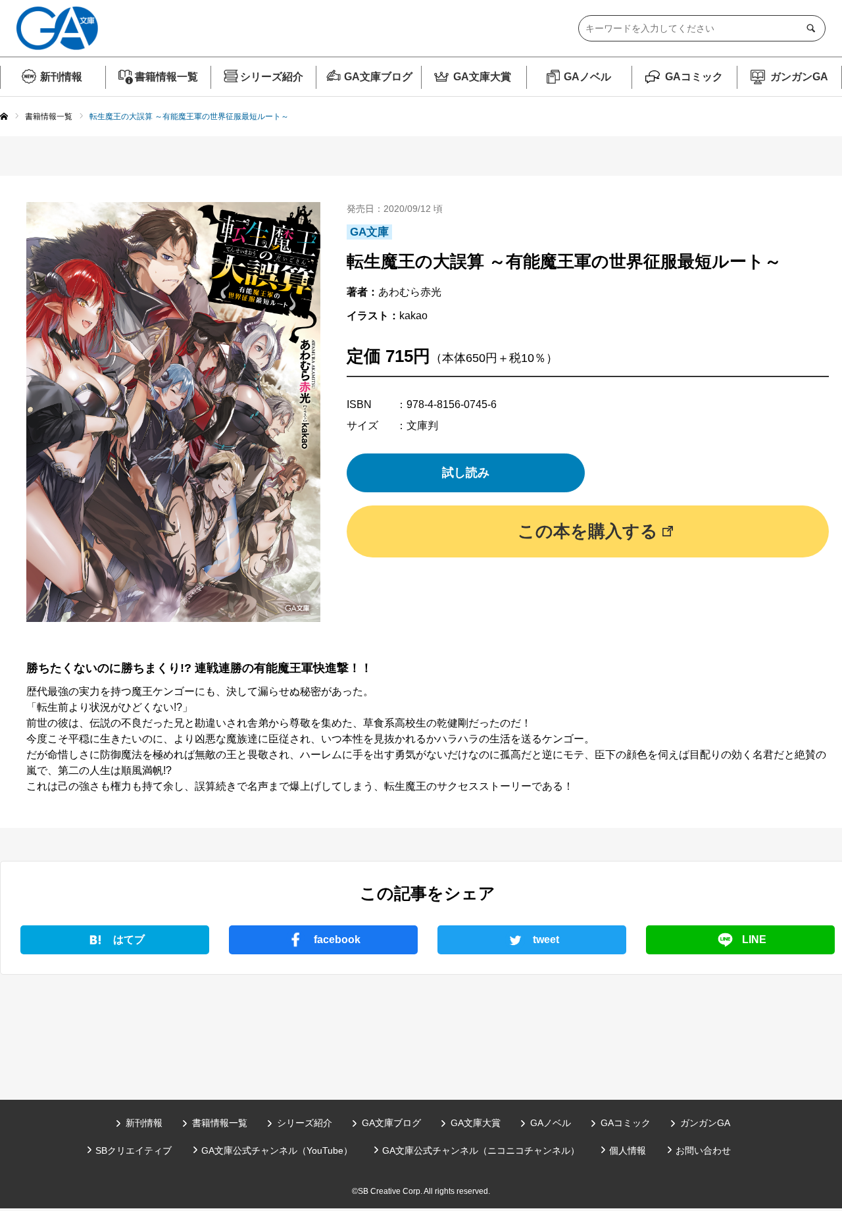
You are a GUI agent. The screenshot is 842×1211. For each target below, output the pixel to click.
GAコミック (694, 76)
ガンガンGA (799, 76)
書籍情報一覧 (166, 76)
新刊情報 (61, 76)
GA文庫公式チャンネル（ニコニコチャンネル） (481, 1150)
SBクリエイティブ (133, 1150)
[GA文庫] (57, 28)
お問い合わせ (703, 1150)
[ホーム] (4, 117)
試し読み (465, 472)
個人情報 (627, 1150)
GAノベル (587, 76)
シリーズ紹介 (271, 76)
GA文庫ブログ (378, 76)
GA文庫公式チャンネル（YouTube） (277, 1150)
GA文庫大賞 (482, 76)
